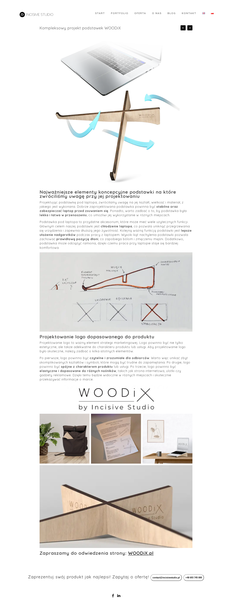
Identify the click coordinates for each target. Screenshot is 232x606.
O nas (157, 13)
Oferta (140, 13)
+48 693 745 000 (193, 577)
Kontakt (189, 13)
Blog (171, 13)
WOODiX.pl (141, 553)
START (100, 13)
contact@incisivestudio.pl (166, 577)
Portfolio (119, 13)
